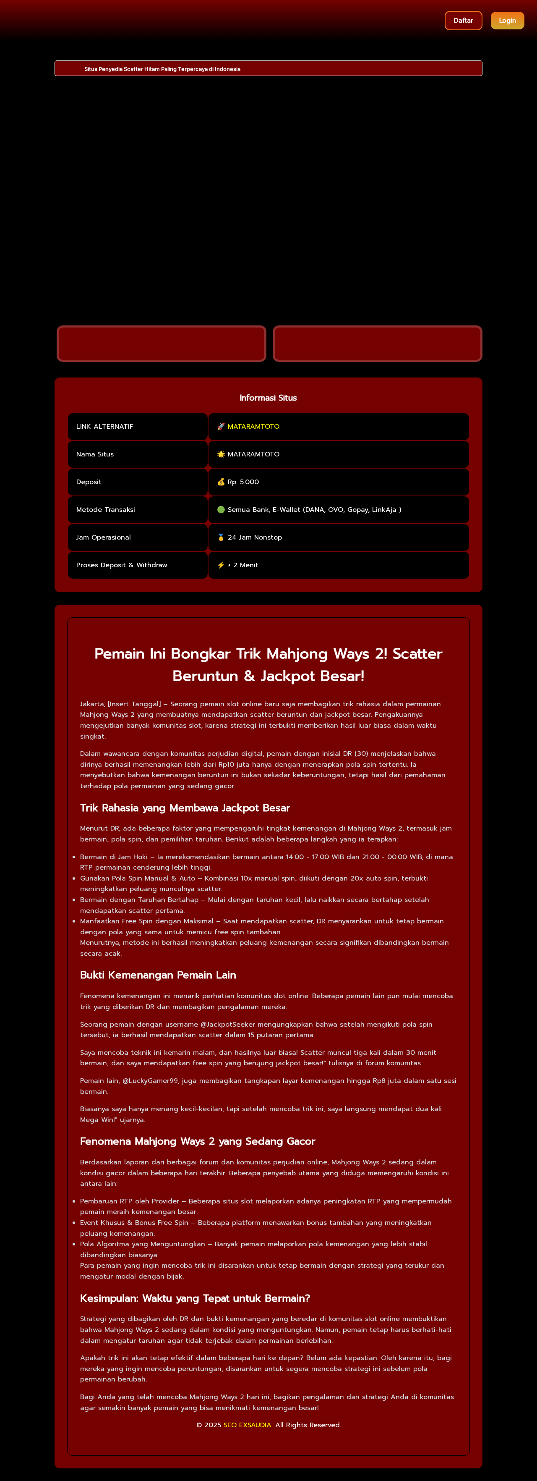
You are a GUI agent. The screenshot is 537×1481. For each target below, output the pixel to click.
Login (507, 20)
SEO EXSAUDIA (247, 1425)
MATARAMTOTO (253, 427)
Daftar (463, 20)
